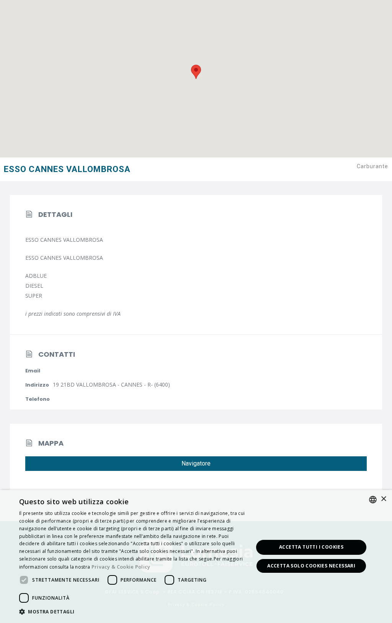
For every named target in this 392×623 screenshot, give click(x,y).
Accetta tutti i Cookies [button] (311, 547)
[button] (133, 612)
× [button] (383, 499)
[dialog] (196, 556)
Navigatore (196, 463)
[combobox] (373, 499)
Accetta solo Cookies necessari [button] (311, 565)
